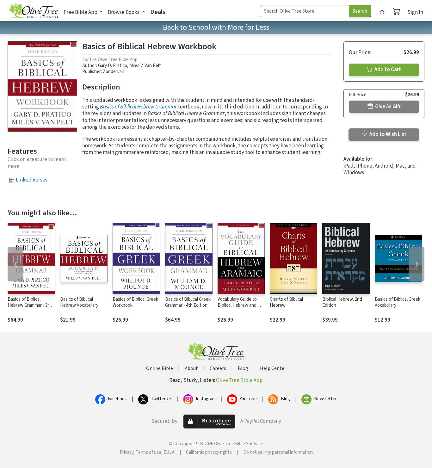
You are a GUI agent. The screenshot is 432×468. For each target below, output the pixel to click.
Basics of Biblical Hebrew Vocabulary (79, 302)
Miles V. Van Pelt (145, 65)
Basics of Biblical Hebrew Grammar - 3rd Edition (30, 305)
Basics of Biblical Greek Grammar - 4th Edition (188, 302)
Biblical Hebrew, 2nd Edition (342, 302)
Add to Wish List (387, 134)
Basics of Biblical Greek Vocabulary (397, 302)
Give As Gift (387, 106)
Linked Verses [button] (31, 180)
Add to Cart (387, 69)
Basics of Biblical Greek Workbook (135, 302)
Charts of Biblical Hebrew (286, 302)
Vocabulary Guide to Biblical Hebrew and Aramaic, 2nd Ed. (237, 305)
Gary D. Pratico (112, 65)
